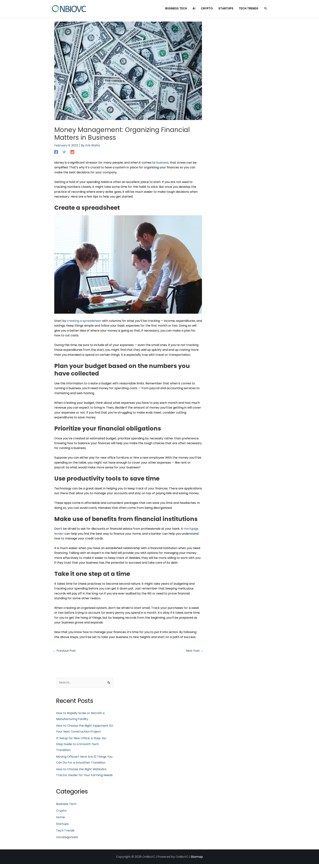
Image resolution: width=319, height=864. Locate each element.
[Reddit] (72, 152)
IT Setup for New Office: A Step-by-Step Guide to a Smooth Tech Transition (81, 744)
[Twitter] (64, 152)
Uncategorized (67, 837)
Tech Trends (65, 830)
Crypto (61, 810)
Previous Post (64, 651)
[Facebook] (56, 152)
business (162, 162)
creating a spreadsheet (84, 321)
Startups (62, 824)
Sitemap (197, 857)
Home (60, 817)
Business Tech (66, 804)
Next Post (194, 651)
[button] (265, 8)
